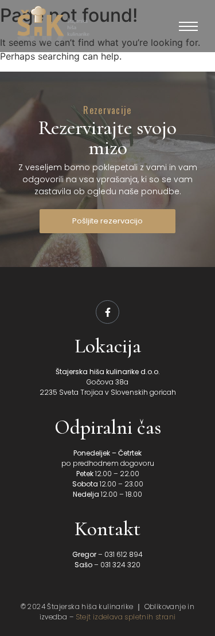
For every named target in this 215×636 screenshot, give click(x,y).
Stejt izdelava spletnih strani (126, 617)
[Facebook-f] (108, 312)
